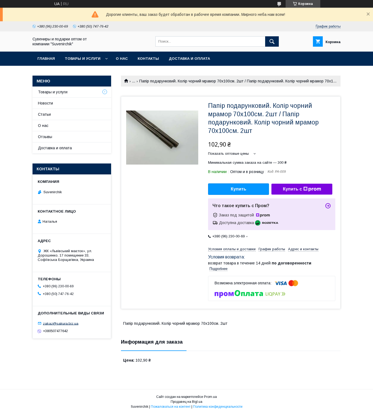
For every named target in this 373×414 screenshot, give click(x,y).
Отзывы (45, 137)
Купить (238, 189)
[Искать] (272, 41)
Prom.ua (210, 397)
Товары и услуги (82, 58)
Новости (45, 103)
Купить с (292, 189)
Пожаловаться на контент (171, 407)
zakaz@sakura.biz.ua (60, 323)
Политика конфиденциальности (217, 407)
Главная (46, 58)
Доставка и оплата (189, 58)
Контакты (148, 58)
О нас (122, 58)
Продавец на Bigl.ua (186, 402)
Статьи (44, 114)
